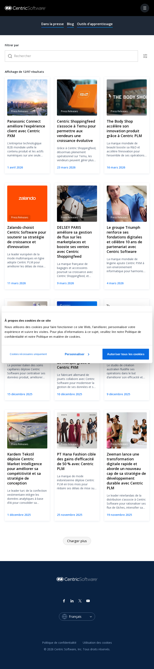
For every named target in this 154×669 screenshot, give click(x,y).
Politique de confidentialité (59, 642)
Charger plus (77, 541)
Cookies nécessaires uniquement (28, 354)
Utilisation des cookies (97, 642)
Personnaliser (74, 354)
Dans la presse (52, 24)
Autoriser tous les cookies (125, 354)
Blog (70, 24)
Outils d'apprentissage (95, 24)
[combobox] (82, 617)
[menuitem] (59, 642)
